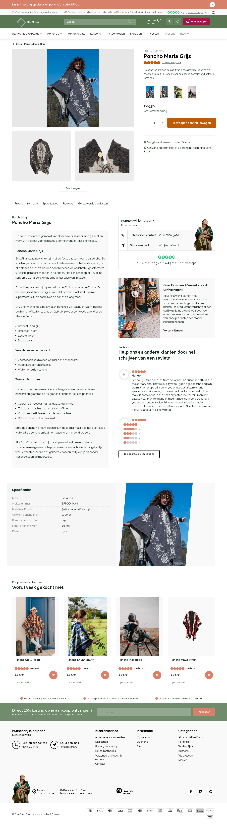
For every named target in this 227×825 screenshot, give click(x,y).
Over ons (169, 33)
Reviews (68, 203)
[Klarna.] (200, 811)
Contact (100, 763)
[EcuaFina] (37, 22)
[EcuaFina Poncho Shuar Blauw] (87, 626)
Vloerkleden (117, 33)
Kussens (95, 33)
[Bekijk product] (53, 675)
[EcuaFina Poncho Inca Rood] (139, 626)
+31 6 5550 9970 (169, 235)
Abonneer (204, 712)
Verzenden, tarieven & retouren (108, 757)
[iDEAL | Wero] (90, 811)
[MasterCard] (110, 811)
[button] (213, 642)
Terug (19, 44)
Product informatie (26, 203)
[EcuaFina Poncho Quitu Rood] (35, 626)
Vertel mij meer (173, 330)
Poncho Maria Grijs (34, 44)
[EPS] (180, 811)
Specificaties (50, 203)
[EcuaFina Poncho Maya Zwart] (191, 626)
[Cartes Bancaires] (190, 811)
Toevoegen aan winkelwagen (191, 123)
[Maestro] (140, 811)
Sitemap (56, 814)
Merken (182, 760)
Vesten (154, 33)
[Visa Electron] (210, 817)
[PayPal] (100, 811)
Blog (183, 33)
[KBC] (170, 811)
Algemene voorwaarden (110, 737)
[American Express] (160, 811)
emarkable (44, 814)
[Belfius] (150, 811)
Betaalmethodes (105, 751)
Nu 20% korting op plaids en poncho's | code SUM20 (45, 4)
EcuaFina (67, 498)
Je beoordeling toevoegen (139, 454)
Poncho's (53, 33)
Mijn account (144, 737)
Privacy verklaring (106, 746)
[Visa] (120, 811)
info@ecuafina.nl (169, 245)
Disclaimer (101, 741)
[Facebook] (191, 792)
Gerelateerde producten (93, 203)
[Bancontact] (130, 811)
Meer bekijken (73, 188)
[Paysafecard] (210, 811)
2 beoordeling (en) (171, 62)
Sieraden (136, 33)
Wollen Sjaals (76, 33)
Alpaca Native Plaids (25, 33)
